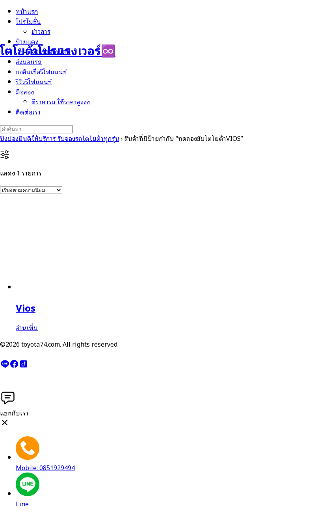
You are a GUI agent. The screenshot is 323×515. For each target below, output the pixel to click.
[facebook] (14, 366)
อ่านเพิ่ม (27, 327)
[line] (4, 366)
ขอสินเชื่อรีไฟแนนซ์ (41, 71)
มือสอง (25, 92)
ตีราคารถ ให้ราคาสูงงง (61, 101)
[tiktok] (23, 366)
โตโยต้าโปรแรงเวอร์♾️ (57, 49)
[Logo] (39, 23)
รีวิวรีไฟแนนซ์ (34, 81)
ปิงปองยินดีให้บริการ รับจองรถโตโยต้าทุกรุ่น (59, 138)
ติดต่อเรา (28, 112)
